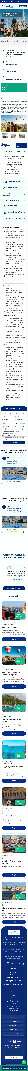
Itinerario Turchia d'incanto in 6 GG (13, 909)
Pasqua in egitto (13, 1025)
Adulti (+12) (5, 426)
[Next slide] (25, 123)
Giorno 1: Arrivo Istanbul (11, 151)
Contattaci (13, 975)
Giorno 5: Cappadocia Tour (12, 200)
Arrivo (4, 416)
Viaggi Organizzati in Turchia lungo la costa (12, 768)
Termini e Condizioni (13, 977)
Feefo (21, 557)
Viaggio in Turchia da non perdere (11, 862)
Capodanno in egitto (13, 1034)
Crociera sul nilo (13, 1021)
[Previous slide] (2, 483)
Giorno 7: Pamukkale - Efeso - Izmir (13, 212)
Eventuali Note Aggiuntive (9, 435)
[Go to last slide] (2, 123)
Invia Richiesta (14, 442)
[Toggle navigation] (2, 6)
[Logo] (9, 6)
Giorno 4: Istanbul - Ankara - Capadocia (12, 194)
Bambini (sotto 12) (20, 426)
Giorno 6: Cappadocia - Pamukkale (10, 206)
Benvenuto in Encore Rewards (13, 984)
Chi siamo (13, 972)
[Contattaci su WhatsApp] (24, 1062)
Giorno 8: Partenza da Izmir (12, 218)
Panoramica (5, 41)
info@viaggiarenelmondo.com (11, 1)
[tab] (11, 137)
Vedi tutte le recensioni (14, 588)
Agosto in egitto (13, 1029)
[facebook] (23, 964)
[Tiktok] (16, 964)
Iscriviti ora (13, 1057)
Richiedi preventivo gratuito (14, 1068)
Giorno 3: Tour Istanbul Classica (11, 188)
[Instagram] (20, 964)
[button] (5, 135)
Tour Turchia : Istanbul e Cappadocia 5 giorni (11, 674)
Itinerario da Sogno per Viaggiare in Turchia (10, 815)
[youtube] (12, 964)
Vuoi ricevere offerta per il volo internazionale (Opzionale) (11, 432)
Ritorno (17, 416)
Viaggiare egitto (13, 1017)
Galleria (15, 41)
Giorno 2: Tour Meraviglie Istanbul (11, 181)
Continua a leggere (6, 112)
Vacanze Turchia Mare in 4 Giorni (11, 721)
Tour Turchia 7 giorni (9, 628)
